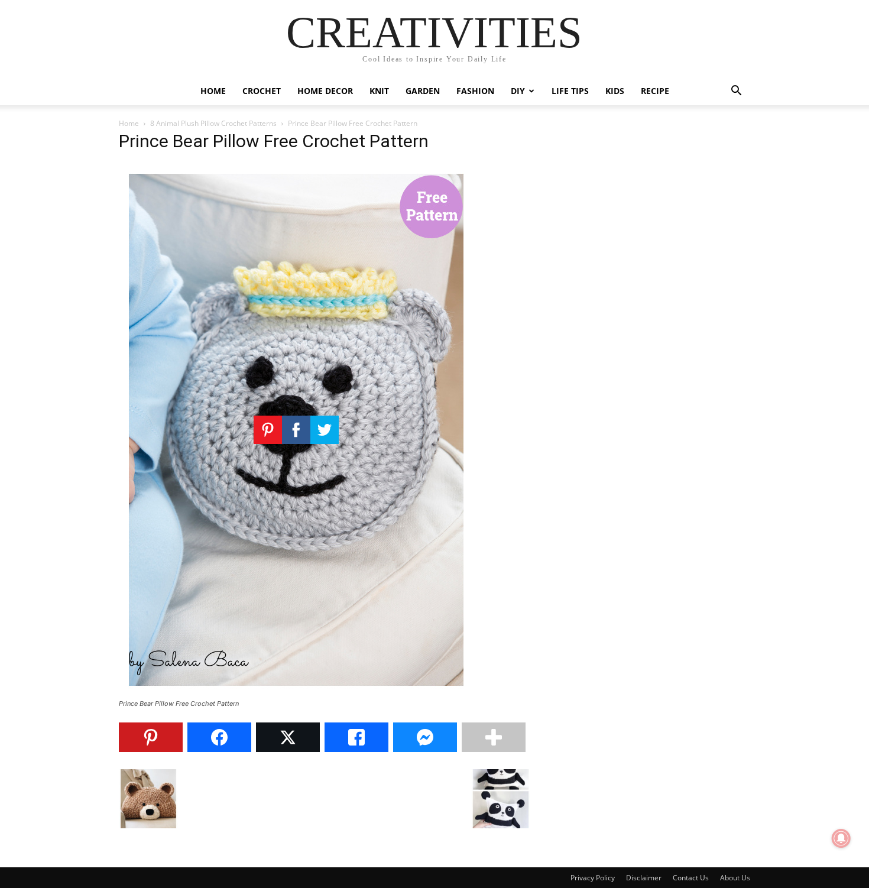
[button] (736, 92)
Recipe (655, 90)
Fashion (475, 90)
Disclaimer (644, 878)
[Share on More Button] (494, 737)
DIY (518, 90)
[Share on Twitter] (288, 737)
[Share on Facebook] (219, 737)
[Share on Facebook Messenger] (425, 737)
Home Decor (325, 90)
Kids (614, 90)
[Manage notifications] (841, 838)
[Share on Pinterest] (151, 737)
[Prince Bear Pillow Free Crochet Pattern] (296, 693)
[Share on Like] (356, 737)
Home (213, 90)
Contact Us (691, 878)
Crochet (261, 90)
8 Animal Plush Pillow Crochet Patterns (213, 123)
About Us (735, 878)
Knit (379, 90)
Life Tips (570, 90)
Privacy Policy (592, 878)
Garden (423, 90)
